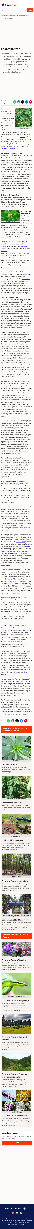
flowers (22, 137)
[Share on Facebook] (26, 102)
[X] (28, 1208)
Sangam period (14, 626)
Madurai (5, 633)
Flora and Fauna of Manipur (14, 1116)
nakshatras (26, 279)
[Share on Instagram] (18, 102)
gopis (13, 549)
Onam (12, 672)
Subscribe (17, 1142)
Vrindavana (17, 579)
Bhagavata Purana (22, 484)
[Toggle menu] (31, 4)
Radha (28, 546)
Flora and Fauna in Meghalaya (15, 1001)
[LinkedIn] (17, 1212)
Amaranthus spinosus (12, 802)
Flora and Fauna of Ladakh (14, 960)
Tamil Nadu (25, 626)
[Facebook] (24, 1208)
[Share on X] (22, 102)
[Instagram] (21, 1212)
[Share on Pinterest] (30, 102)
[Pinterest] (12, 1212)
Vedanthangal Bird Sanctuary (15, 920)
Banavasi (4, 251)
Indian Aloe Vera (9, 764)
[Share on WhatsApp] (14, 102)
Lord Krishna (20, 542)
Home (3, 15)
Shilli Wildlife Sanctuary (12, 840)
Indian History (12, 15)
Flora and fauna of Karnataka (15, 881)
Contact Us (8, 1208)
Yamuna (17, 593)
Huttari (26, 672)
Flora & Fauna (23, 15)
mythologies (14, 148)
